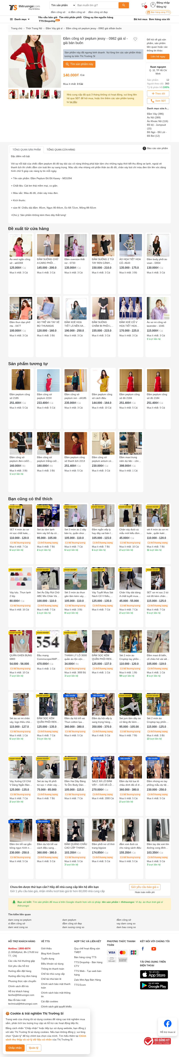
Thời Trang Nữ (34, 28)
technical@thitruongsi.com (22, 1003)
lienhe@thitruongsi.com (21, 995)
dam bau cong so (126, 927)
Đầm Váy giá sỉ (54, 28)
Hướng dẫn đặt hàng (19, 971)
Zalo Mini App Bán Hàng (87, 979)
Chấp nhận (15, 1047)
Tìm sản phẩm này (81, 64)
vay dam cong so (126, 923)
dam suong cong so (73, 927)
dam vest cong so (18, 927)
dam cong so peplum (19, 919)
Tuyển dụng (47, 958)
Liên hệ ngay (158, 56)
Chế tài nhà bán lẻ (51, 978)
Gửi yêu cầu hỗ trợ (18, 966)
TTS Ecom (80, 984)
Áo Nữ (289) (154, 117)
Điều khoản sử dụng (52, 963)
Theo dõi (160, 93)
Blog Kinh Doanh (50, 953)
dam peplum (69, 919)
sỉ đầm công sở (76, 12)
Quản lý (33, 1047)
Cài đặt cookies (49, 1001)
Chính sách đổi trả (18, 986)
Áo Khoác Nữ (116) (157, 121)
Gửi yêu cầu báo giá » (145, 887)
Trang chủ (16, 28)
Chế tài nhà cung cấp (53, 973)
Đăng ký (161, 6)
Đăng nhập (163, 2)
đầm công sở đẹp (98, 12)
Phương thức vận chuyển (22, 981)
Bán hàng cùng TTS (160, 12)
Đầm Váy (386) (155, 113)
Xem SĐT (160, 100)
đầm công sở (58, 12)
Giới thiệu (46, 948)
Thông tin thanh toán (52, 968)
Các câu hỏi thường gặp (21, 960)
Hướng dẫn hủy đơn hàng (22, 976)
